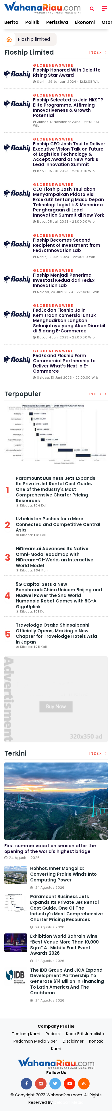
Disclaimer (73, 1041)
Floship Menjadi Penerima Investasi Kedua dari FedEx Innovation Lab (63, 280)
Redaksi (53, 1034)
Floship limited (34, 39)
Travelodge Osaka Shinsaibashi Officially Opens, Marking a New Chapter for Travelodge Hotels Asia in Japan (56, 633)
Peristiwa (57, 22)
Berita (11, 22)
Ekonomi (85, 22)
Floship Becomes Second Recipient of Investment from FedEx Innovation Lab (66, 245)
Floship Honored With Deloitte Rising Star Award (67, 72)
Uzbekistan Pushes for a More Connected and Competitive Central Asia (58, 524)
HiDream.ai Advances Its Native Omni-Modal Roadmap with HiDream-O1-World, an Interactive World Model (54, 557)
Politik (32, 22)
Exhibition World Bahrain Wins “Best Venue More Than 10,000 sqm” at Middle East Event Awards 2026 (64, 944)
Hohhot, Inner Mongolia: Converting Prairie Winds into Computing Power (63, 874)
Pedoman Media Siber (35, 1041)
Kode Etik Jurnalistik (85, 1034)
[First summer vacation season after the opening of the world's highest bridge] (56, 801)
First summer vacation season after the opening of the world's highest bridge (50, 848)
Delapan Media (69, 1102)
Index (96, 52)
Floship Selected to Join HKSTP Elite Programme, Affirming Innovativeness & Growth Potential (68, 107)
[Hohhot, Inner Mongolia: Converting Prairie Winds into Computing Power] (15, 875)
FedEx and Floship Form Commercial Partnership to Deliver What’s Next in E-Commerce (64, 363)
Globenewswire (53, 66)
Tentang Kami (26, 1034)
